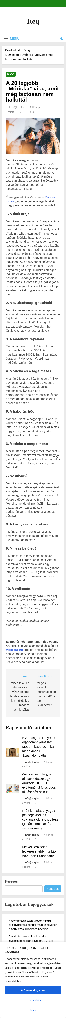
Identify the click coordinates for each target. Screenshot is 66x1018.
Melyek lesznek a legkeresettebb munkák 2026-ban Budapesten (39, 851)
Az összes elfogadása (33, 990)
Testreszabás (33, 1000)
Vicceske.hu (14, 649)
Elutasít (33, 1010)
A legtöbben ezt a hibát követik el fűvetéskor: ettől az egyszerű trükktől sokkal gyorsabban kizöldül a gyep (30, 940)
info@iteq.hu (17, 107)
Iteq (33, 21)
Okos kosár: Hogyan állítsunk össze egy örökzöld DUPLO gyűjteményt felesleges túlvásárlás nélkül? (39, 783)
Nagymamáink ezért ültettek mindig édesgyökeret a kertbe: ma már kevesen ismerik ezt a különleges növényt (32, 924)
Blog (10, 74)
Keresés (11, 881)
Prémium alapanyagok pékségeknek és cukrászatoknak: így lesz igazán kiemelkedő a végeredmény (40, 819)
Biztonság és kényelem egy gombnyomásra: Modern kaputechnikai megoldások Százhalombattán (39, 746)
